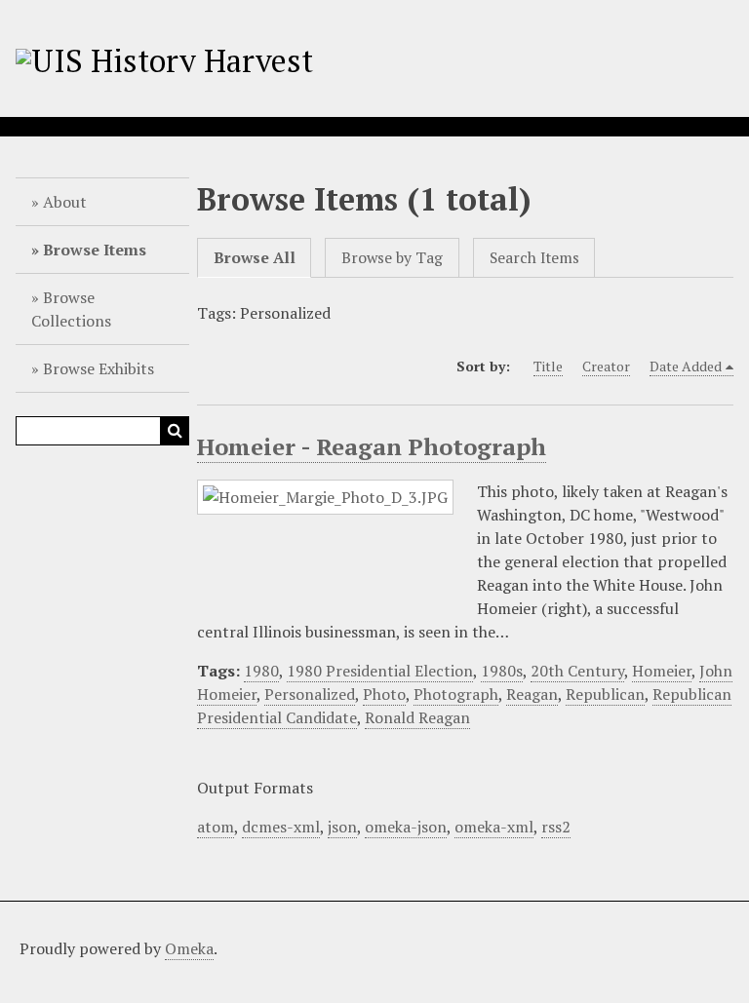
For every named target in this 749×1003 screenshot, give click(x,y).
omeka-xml (493, 826)
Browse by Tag (392, 258)
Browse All (255, 258)
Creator (606, 366)
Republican (605, 694)
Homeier (661, 670)
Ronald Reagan (417, 717)
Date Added (686, 366)
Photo (384, 694)
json (342, 826)
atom (215, 826)
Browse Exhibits (98, 368)
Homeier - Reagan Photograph (371, 446)
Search (174, 430)
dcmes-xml (281, 826)
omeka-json (406, 826)
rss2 (556, 826)
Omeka (189, 948)
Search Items (534, 258)
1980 (261, 670)
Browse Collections (71, 309)
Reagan (532, 694)
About (65, 201)
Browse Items (94, 249)
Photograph (456, 694)
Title (548, 366)
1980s (502, 670)
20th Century (577, 670)
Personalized (309, 694)
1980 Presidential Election (380, 670)
